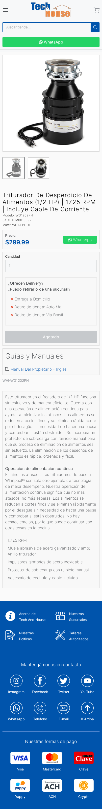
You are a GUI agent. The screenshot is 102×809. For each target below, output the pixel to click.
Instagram (16, 692)
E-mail (64, 719)
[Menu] (12, 10)
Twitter (63, 692)
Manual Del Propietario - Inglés (38, 369)
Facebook (40, 692)
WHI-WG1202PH (15, 380)
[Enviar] (95, 27)
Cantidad (12, 256)
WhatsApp (53, 42)
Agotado (51, 336)
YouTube (87, 692)
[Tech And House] (51, 9)
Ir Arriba (87, 719)
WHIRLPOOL (21, 225)
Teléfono (40, 719)
